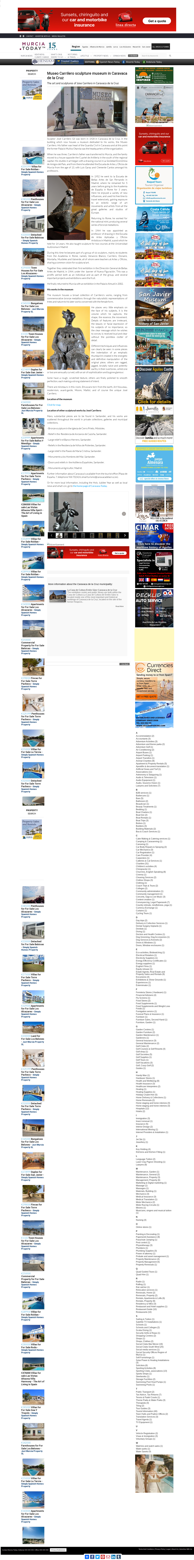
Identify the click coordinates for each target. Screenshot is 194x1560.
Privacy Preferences (58, 1550)
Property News (101, 55)
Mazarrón (136, 47)
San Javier (146, 47)
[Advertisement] (154, 644)
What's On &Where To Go (57, 55)
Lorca (115, 47)
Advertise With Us (185, 1549)
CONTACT (29, 36)
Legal (168, 1549)
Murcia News (27, 55)
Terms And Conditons (146, 1549)
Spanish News (119, 55)
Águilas (85, 47)
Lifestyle (85, 55)
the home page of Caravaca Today (90, 485)
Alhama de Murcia (97, 47)
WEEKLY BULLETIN (58, 36)
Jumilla (109, 47)
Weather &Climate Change (42, 55)
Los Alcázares (125, 47)
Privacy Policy (160, 1549)
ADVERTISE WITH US (42, 36)
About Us (175, 1549)
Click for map (54, 404)
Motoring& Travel (72, 55)
